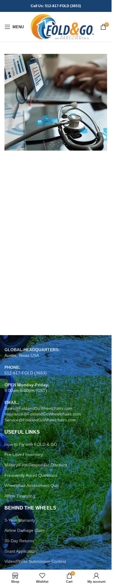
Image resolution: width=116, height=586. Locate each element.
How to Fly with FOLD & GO (30, 444)
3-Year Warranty (19, 520)
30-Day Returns (19, 540)
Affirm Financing (19, 495)
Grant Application (20, 551)
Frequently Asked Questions (30, 475)
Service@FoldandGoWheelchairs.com (40, 420)
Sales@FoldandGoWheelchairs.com (38, 408)
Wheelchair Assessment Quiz (31, 485)
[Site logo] (62, 26)
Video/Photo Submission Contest (35, 561)
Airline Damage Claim (24, 530)
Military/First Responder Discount (35, 464)
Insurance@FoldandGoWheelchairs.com (42, 414)
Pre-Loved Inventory (23, 454)
